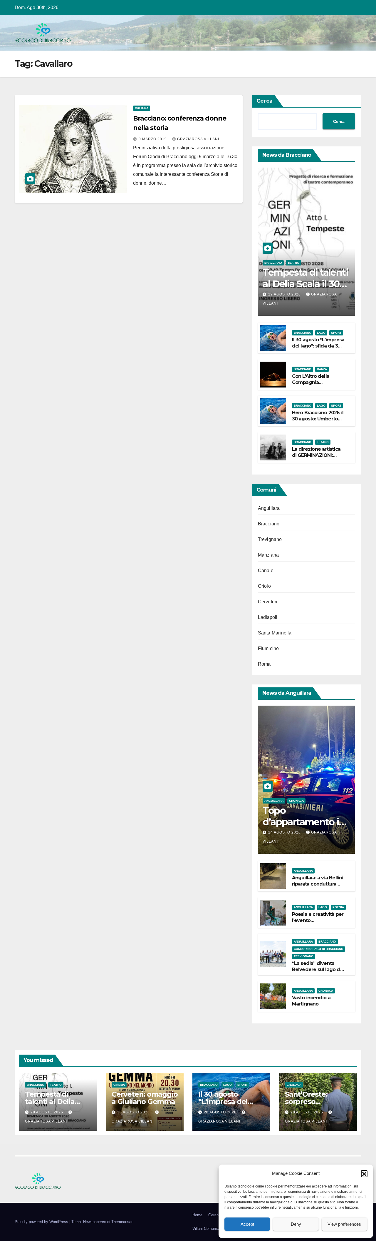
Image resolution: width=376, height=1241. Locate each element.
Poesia (338, 907)
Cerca (264, 101)
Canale (265, 570)
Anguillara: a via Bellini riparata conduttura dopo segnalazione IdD (317, 887)
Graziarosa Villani (198, 139)
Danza (322, 369)
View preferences (344, 1224)
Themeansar (121, 1222)
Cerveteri (268, 601)
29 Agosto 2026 (285, 294)
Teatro (293, 262)
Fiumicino (268, 648)
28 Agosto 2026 (134, 1112)
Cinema (119, 1084)
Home (197, 1215)
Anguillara (269, 508)
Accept (247, 1224)
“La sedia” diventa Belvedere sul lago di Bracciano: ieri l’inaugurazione (316, 972)
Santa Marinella (275, 632)
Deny (296, 1224)
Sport (336, 332)
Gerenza (215, 1215)
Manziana (268, 554)
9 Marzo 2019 (153, 139)
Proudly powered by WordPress (42, 1222)
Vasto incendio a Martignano (311, 1001)
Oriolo (264, 586)
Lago (321, 332)
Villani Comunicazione (211, 1228)
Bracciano (273, 262)
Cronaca (296, 800)
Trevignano (270, 539)
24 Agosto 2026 (285, 832)
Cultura (141, 108)
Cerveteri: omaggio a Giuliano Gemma (144, 1098)
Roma (264, 664)
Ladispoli (268, 617)
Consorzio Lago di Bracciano (318, 949)
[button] (364, 1173)
